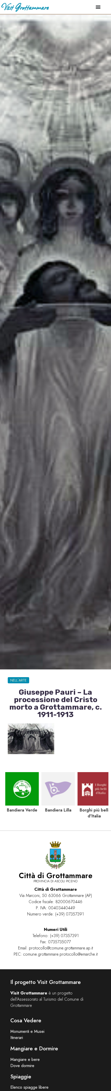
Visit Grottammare (25, 7)
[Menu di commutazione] (98, 7)
